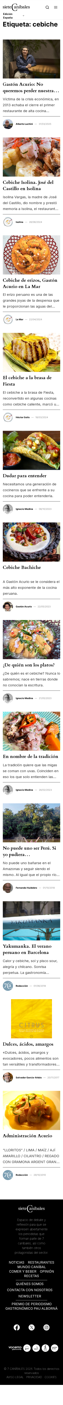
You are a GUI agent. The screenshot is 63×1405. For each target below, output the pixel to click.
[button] (55, 7)
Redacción (22, 985)
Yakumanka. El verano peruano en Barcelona (27, 949)
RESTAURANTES (41, 1262)
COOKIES (51, 1377)
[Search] (47, 7)
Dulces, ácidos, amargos (28, 1044)
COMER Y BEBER (22, 1271)
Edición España (8, 15)
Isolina (19, 222)
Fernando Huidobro (26, 887)
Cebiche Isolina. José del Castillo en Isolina (28, 185)
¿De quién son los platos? (29, 665)
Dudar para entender (24, 476)
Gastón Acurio (24, 606)
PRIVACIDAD (34, 1377)
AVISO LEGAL (15, 1377)
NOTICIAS (16, 1262)
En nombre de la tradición (30, 756)
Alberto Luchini (24, 124)
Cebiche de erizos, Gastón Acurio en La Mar (30, 283)
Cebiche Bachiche (22, 567)
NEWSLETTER (29, 1296)
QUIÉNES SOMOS (30, 1284)
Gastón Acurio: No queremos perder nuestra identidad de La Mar (28, 90)
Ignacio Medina (24, 509)
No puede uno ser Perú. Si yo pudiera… (29, 851)
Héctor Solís (23, 417)
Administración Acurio (27, 1136)
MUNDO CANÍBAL (31, 1267)
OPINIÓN (47, 1271)
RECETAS (31, 1276)
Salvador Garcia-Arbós (29, 1077)
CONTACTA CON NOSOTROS (29, 1290)
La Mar (19, 319)
